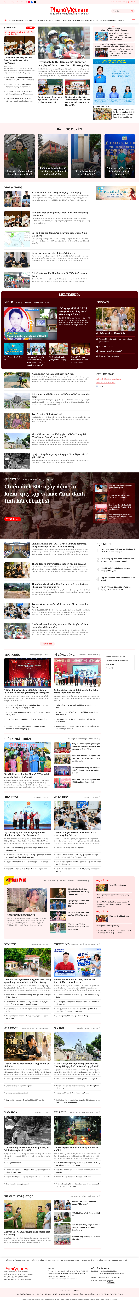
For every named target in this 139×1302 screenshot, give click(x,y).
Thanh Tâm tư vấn (28, 1028)
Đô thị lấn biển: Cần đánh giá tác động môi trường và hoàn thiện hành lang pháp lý (18, 86)
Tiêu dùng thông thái (91, 944)
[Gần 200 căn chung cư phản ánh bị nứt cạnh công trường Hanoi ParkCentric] (62, 1228)
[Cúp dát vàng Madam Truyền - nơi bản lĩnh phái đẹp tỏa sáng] (58, 928)
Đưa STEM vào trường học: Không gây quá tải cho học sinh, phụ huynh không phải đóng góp (77, 856)
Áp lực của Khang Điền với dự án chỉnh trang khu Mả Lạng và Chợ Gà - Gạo (86, 171)
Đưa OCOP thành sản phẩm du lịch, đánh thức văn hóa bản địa (77, 1171)
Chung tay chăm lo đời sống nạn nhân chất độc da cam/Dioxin (75, 720)
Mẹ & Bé (45, 797)
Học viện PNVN (97, 1294)
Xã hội (59, 1028)
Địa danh (50, 480)
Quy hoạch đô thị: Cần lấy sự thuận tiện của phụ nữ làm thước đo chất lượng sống (19, 100)
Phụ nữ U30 (102, 880)
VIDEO (8, 302)
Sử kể (47, 303)
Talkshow (27, 303)
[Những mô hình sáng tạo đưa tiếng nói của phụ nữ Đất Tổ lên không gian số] (62, 771)
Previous (6, 156)
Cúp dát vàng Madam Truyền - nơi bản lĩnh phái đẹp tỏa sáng (78, 927)
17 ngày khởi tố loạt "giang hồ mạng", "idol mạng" (57, 192)
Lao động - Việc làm (91, 1028)
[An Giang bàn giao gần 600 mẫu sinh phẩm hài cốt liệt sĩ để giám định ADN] (101, 517)
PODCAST (102, 302)
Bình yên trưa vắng (13, 1163)
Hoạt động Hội (72, 739)
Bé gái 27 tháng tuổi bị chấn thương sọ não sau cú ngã (27, 862)
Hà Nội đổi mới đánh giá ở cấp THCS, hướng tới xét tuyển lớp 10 (116, 588)
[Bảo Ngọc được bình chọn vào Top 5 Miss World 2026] (58, 916)
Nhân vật (33, 480)
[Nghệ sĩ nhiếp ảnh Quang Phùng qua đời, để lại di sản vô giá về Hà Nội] (17, 461)
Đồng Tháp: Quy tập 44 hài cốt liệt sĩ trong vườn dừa (119, 496)
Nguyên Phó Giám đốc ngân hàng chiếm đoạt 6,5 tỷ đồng (27, 1233)
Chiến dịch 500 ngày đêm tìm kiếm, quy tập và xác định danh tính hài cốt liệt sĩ (44, 493)
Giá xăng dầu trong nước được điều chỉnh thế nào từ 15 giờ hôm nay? (77, 1003)
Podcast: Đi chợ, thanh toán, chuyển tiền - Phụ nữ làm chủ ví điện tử (75, 981)
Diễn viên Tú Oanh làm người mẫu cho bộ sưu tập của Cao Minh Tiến (78, 891)
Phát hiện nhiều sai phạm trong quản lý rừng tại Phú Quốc (117, 569)
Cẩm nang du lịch (92, 1112)
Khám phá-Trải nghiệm (77, 1112)
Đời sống (80, 1028)
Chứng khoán (33, 944)
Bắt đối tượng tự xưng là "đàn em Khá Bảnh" (86, 1237)
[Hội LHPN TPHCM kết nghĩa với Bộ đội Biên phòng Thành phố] (62, 783)
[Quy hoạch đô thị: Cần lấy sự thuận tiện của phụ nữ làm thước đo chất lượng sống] (64, 43)
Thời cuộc (12, 654)
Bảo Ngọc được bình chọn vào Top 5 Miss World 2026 (78, 913)
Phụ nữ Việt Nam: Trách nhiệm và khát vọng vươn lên (79, 360)
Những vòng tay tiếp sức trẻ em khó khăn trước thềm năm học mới (77, 713)
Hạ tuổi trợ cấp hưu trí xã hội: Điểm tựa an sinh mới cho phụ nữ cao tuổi (120, 171)
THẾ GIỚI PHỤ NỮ (86, 20)
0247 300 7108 (115, 1277)
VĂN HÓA (64, 20)
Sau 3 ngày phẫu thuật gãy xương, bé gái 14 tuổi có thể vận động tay (27, 849)
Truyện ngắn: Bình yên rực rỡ (47, 414)
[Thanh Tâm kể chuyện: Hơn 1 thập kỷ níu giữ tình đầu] (17, 570)
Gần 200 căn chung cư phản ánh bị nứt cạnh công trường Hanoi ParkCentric (86, 1227)
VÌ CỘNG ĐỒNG (97, 20)
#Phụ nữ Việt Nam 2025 (105, 383)
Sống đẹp (82, 655)
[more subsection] (50, 654)
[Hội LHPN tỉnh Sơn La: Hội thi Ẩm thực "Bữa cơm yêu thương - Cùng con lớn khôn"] (62, 759)
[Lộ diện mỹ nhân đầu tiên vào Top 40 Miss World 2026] (58, 904)
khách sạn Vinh (110, 664)
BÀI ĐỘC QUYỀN (69, 129)
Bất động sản (43, 944)
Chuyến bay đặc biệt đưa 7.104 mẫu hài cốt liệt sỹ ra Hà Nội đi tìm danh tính (120, 507)
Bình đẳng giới (82, 739)
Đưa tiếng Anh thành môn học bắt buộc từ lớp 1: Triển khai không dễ (50, 100)
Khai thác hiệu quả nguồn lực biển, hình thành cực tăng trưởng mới (18, 60)
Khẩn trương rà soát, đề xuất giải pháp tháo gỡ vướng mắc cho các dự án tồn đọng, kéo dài (27, 706)
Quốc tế (45, 655)
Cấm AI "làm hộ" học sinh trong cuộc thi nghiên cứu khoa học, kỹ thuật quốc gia (78, 863)
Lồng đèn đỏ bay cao (117, 885)
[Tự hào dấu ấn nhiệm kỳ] (14, 349)
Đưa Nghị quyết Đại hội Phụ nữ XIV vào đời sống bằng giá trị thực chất (26, 775)
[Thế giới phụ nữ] (15, 881)
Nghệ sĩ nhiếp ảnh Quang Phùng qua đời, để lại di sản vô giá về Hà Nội (60, 456)
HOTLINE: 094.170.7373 (118, 2)
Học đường (85, 797)
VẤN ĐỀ (24, 480)
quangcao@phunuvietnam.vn (114, 1274)
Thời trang (62, 881)
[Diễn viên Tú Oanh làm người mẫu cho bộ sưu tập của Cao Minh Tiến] (58, 893)
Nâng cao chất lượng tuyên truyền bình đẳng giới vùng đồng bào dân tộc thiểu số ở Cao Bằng (86, 746)
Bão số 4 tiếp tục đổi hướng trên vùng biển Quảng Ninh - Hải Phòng (60, 234)
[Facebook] (32, 2)
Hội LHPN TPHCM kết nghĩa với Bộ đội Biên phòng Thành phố (86, 780)
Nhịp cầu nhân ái (92, 655)
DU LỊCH (77, 20)
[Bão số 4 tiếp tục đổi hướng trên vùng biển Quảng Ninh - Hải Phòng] (17, 239)
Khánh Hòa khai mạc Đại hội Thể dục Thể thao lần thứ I (28, 1177)
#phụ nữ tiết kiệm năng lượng (108, 379)
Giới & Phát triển (17, 738)
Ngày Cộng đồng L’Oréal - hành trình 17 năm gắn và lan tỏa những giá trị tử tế (77, 727)
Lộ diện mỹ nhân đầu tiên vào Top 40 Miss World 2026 (78, 903)
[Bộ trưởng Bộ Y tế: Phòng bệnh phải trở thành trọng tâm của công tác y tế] (27, 815)
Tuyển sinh (94, 797)
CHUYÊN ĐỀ (120, 20)
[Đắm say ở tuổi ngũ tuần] (102, 918)
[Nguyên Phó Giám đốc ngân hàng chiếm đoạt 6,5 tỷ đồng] (27, 1214)
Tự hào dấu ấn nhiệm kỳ (13, 358)
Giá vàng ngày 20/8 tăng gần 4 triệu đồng (72, 1016)
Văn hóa (10, 1112)
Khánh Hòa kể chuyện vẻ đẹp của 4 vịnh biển (73, 1177)
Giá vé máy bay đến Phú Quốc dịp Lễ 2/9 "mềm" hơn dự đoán (59, 274)
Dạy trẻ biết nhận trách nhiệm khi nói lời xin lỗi (118, 579)
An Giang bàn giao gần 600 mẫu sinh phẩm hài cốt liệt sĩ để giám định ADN (120, 517)
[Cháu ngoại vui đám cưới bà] (115, 319)
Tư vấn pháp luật (92, 1196)
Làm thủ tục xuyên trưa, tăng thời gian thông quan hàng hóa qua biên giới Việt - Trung (27, 981)
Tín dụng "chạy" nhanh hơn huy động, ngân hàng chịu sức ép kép (27, 1017)
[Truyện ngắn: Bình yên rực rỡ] (17, 421)
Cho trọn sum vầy (106, 346)
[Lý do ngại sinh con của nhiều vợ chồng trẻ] (17, 260)
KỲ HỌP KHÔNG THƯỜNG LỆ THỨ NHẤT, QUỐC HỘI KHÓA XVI (19, 33)
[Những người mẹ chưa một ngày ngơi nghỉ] (17, 380)
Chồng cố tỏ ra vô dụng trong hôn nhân (21, 1086)
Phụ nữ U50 (102, 911)
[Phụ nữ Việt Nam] (69, 11)
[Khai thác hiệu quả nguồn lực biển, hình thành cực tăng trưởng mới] (19, 45)
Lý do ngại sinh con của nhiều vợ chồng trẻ (53, 253)
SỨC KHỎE (49, 20)
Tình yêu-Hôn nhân (41, 1028)
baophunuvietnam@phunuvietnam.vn (64, 1279)
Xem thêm (47, 644)
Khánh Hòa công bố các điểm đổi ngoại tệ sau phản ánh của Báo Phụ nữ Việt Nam (77, 1185)
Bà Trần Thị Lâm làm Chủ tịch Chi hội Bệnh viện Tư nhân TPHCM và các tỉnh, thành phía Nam (28, 856)
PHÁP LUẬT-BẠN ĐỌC (109, 20)
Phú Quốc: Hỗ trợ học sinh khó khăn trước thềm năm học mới (78, 706)
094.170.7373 (64, 1276)
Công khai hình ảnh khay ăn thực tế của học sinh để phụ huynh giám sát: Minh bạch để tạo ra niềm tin (124, 113)
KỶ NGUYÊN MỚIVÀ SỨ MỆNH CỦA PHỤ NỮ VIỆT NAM (114, 29)
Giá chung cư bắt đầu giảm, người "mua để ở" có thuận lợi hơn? (19, 171)
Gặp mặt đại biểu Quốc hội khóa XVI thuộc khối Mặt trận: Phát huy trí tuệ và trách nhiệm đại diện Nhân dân (121, 52)
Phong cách (47, 881)
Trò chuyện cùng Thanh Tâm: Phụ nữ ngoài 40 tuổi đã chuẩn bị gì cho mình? (114, 931)
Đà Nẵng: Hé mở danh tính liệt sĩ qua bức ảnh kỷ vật (120, 487)
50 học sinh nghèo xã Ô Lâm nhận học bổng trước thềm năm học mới (76, 691)
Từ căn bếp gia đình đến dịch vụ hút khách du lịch (76, 1149)
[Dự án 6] (99, 387)
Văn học (45, 1112)
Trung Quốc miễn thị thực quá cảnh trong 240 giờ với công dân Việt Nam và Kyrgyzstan (76, 1010)
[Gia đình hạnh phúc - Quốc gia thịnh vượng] (58, 349)
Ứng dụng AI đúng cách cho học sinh (70, 848)
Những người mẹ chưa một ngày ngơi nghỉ (53, 373)
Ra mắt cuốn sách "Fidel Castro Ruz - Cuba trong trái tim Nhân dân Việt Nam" (28, 1171)
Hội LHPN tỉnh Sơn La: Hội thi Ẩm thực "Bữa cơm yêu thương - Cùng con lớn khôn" (86, 758)
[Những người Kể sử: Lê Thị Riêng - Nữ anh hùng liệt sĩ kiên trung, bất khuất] (30, 323)
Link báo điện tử (110, 668)
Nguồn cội (37, 1112)
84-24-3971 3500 (61, 1274)
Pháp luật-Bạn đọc (18, 1196)
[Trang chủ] (6, 20)
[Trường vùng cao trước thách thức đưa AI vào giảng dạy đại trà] (17, 611)
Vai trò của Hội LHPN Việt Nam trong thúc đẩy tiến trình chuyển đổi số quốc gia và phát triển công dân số (120, 36)
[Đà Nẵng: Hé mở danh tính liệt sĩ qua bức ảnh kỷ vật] (101, 488)
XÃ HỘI (36, 20)
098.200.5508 (112, 1271)
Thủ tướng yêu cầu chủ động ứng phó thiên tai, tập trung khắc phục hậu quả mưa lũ (60, 585)
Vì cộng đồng (64, 654)
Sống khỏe (37, 797)
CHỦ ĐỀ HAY (105, 374)
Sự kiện (42, 480)
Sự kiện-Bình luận (102, 107)
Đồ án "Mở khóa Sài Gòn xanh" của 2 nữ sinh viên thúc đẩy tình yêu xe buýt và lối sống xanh (113, 904)
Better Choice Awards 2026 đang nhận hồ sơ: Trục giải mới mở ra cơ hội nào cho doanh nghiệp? (27, 1003)
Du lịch (60, 1112)
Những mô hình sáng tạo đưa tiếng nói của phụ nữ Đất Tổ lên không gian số (86, 770)
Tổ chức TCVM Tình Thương (113, 1294)
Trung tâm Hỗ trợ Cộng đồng (81, 1294)
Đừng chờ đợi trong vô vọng (108, 926)
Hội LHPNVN (40, 1294)
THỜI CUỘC (11, 20)
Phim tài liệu (38, 303)
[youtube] (29, 2)
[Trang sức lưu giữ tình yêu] (27, 900)
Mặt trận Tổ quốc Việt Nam (25, 1294)
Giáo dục (61, 797)
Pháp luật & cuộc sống (78, 1196)
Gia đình (11, 1028)
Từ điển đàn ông (81, 881)
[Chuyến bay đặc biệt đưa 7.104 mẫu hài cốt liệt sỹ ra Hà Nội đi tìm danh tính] (101, 508)
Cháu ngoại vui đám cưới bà (112, 333)
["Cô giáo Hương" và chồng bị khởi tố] (62, 1217)
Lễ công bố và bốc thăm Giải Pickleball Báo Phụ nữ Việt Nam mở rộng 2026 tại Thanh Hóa (77, 101)
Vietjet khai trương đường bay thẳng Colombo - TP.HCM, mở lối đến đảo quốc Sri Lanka (78, 1164)
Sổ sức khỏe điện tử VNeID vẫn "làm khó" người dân (26, 869)
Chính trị (32, 655)
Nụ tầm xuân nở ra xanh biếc (110, 351)
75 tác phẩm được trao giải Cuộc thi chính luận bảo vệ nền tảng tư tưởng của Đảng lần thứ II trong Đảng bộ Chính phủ (26, 693)
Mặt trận (39, 655)
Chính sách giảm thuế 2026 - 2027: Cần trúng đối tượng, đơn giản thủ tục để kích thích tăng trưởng (19, 93)
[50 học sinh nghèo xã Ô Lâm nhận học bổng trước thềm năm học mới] (77, 673)
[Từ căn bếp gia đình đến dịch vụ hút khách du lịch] (77, 1130)
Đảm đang (71, 881)
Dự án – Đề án (93, 739)
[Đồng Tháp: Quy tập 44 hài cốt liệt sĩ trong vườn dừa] (101, 498)
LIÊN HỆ (132, 2)
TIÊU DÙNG (57, 20)
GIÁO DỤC (71, 20)
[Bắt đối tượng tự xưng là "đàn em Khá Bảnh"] (62, 1240)
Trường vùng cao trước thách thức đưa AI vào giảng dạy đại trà (60, 605)
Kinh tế (10, 944)
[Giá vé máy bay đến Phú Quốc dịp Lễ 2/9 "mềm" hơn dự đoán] (17, 280)
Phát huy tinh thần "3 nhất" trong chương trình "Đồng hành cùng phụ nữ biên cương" (36, 361)
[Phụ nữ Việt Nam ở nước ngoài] (116, 193)
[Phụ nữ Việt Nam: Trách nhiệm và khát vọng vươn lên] (80, 349)
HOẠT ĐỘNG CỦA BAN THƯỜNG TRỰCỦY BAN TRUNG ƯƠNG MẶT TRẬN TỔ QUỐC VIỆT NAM (114, 45)
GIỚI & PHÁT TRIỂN (21, 20)
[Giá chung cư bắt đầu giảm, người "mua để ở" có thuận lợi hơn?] (17, 400)
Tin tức (17, 303)
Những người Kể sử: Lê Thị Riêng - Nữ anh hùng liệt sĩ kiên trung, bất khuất (73, 311)
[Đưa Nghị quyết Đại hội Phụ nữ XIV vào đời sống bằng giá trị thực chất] (27, 757)
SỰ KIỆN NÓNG (11, 27)
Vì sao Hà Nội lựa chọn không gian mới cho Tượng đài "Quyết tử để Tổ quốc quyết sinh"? (59, 435)
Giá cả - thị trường (77, 944)
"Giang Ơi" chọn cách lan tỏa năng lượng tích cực (113, 896)
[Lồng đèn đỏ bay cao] (102, 887)
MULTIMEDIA (69, 294)
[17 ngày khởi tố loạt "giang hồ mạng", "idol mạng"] (17, 199)
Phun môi (108, 656)
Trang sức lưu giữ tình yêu (21, 914)
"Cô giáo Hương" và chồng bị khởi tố (86, 1214)
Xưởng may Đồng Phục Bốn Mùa (115, 660)
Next (133, 156)
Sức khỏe (11, 797)
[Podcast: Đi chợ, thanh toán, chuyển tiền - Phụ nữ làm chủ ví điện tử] (77, 962)
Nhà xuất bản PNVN (63, 1294)
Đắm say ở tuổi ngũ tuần (109, 356)
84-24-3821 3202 (78, 1274)
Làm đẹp (55, 881)
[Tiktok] (35, 2)
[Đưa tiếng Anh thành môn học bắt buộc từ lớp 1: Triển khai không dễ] (50, 87)
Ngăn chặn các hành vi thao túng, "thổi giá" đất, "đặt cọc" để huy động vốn (20, 79)
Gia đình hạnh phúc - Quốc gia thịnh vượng (57, 358)
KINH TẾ (30, 20)
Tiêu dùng (62, 944)
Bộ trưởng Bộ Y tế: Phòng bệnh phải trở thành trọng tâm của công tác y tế (24, 834)
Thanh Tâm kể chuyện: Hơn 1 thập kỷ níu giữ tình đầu (53, 171)
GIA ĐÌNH (42, 20)
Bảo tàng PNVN (50, 1294)
